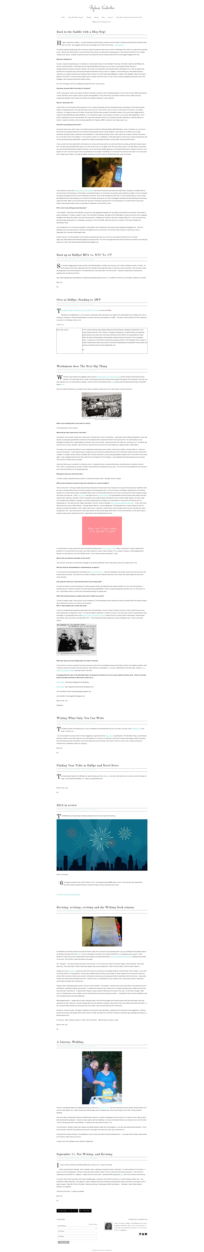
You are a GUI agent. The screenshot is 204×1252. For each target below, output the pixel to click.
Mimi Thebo (60, 687)
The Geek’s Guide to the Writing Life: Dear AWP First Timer (79, 310)
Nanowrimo (72, 971)
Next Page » (87, 1210)
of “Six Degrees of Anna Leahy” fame (108, 377)
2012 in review (67, 805)
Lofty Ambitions (119, 45)
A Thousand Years (109, 548)
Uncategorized (89, 36)
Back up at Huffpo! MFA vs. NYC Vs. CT (84, 255)
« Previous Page (62, 1210)
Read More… (123, 1230)
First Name (61, 1231)
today (79, 954)
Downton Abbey (103, 495)
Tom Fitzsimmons (116, 503)
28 (81, 1210)
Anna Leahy (109, 736)
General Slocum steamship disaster (93, 615)
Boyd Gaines (128, 503)
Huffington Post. (104, 1108)
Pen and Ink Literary (96, 572)
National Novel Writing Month (84, 190)
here (112, 382)
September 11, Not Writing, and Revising (84, 1154)
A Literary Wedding (70, 1042)
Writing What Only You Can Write (80, 718)
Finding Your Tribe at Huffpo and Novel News (88, 765)
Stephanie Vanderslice (102, 8)
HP (100, 1165)
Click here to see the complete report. (69, 894)
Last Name (61, 1236)
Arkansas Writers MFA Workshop (120, 957)
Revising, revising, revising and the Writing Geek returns (95, 907)
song (122, 1174)
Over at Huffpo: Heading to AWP (79, 300)
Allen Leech (81, 495)
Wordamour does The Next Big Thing (82, 366)
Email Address (77, 1225)
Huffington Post (137, 729)
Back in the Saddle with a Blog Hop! (81, 32)
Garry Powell (61, 682)
